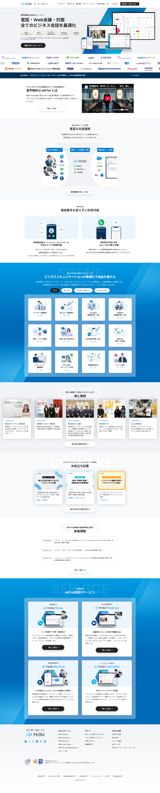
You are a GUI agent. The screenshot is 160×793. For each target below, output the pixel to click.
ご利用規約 (82, 776)
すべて (55, 290)
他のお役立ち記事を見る (79, 509)
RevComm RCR (53, 776)
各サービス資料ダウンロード (94, 734)
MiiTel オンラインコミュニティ (122, 748)
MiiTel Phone (63, 734)
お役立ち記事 (101, 4)
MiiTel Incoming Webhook (67, 748)
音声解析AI (45, 500)
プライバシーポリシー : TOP (99, 776)
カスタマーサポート (83, 290)
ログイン (115, 4)
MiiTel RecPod (63, 741)
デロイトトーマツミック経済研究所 (60, 38)
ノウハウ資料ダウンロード (94, 738)
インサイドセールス (80, 498)
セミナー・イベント (89, 4)
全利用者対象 (116, 776)
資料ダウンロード (32, 45)
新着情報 (88, 744)
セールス (67, 290)
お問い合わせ (89, 741)
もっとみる (135, 75)
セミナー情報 (116, 741)
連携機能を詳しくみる (79, 192)
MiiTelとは (70, 4)
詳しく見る (78, 570)
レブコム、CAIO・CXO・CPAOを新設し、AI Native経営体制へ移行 (62, 75)
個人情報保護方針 (68, 776)
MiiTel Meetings (64, 738)
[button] (108, 98)
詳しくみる (51, 108)
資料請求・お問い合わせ (129, 4)
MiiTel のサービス (64, 731)
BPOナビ (115, 744)
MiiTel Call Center (64, 744)
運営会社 (40, 776)
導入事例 (78, 4)
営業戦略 (70, 498)
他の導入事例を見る (79, 444)
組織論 (38, 500)
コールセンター (102, 290)
